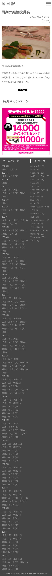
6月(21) (6, 477)
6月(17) (6, 389)
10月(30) (6, 538)
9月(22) (17, 403)
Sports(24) (36, 223)
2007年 (5, 464)
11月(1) (15, 189)
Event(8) (35, 183)
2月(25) (6, 552)
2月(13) (6, 437)
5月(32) (15, 410)
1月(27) (15, 528)
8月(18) (6, 498)
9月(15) (17, 494)
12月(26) (6, 318)
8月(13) (6, 430)
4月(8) (5, 267)
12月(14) (6, 511)
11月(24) (17, 511)
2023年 (5, 186)
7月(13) (15, 498)
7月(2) (5, 345)
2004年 (5, 532)
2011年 (5, 376)
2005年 (5, 508)
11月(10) (17, 379)
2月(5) (22, 288)
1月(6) (5, 352)
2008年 (5, 440)
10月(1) (6, 193)
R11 (47, 21)
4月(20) (6, 457)
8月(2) (23, 281)
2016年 (5, 274)
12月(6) (6, 359)
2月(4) (22, 247)
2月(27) (6, 504)
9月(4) (15, 301)
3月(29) (15, 548)
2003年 (5, 555)
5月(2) (5, 234)
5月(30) (6, 569)
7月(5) (5, 366)
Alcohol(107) (38, 166)
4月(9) (5, 247)
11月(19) (17, 399)
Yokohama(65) (38, 237)
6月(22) (15, 565)
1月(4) (5, 271)
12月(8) (6, 423)
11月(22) (17, 535)
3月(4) (13, 349)
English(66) (37, 179)
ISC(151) (35, 186)
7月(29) (15, 406)
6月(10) (14, 305)
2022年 (5, 200)
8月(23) (6, 474)
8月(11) (6, 386)
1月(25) (15, 460)
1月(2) (5, 183)
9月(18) (17, 515)
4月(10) (15, 569)
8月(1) (23, 230)
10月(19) (6, 383)
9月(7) (15, 362)
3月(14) (14, 369)
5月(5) (22, 325)
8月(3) (23, 322)
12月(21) (6, 444)
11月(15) (17, 491)
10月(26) (6, 515)
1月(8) (5, 372)
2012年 (5, 355)
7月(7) (5, 264)
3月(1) (5, 169)
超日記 (9, 4)
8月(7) (23, 261)
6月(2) (13, 284)
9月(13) (15, 427)
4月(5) (5, 288)
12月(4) (6, 240)
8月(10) (6, 450)
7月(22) (15, 450)
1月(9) (22, 393)
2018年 (5, 237)
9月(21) (17, 383)
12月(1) (6, 189)
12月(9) (6, 257)
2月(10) (24, 369)
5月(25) (15, 545)
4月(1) (23, 210)
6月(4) (13, 325)
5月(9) (5, 433)
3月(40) (15, 481)
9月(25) (17, 471)
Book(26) (35, 169)
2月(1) (13, 169)
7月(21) (15, 474)
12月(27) (6, 535)
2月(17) (6, 460)
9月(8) (15, 562)
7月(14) (15, 386)
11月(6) (17, 318)
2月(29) (6, 484)
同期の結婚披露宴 (16, 12)
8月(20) (6, 518)
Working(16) (37, 234)
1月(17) (15, 484)
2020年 (5, 217)
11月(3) (15, 240)
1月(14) (6, 311)
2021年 (5, 206)
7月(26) (15, 542)
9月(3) (15, 261)
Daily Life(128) (39, 176)
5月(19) (15, 389)
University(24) (39, 230)
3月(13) (22, 501)
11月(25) (17, 559)
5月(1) (23, 193)
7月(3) (5, 284)
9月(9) (24, 240)
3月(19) (15, 525)
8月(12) (24, 362)
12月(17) (6, 491)
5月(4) (23, 264)
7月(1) (13, 244)
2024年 (5, 179)
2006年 (5, 487)
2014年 (5, 315)
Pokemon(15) (37, 213)
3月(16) (22, 433)
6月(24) (14, 264)
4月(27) (6, 525)
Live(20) (35, 193)
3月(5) (13, 267)
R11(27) (34, 217)
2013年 (5, 335)
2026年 (5, 166)
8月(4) (24, 220)
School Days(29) (39, 220)
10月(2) (6, 261)
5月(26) (15, 454)
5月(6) (22, 284)
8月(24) (6, 406)
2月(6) (13, 393)
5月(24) (15, 477)
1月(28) (15, 552)
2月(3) (22, 267)
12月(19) (6, 399)
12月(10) (6, 298)
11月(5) (15, 257)
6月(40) (6, 410)
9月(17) (17, 447)
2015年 (5, 295)
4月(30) (6, 481)
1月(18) (15, 437)
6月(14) (6, 454)
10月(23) (6, 471)
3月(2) (13, 328)
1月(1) (15, 176)
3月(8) (13, 308)
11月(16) (17, 444)
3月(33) (15, 413)
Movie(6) (35, 200)
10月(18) (6, 403)
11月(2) (6, 176)
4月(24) (6, 413)
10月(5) (6, 362)
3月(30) (15, 457)
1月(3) (5, 213)
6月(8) (24, 498)
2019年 (5, 227)
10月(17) (6, 494)
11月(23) (17, 467)
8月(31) (24, 562)
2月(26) (6, 528)
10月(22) (6, 447)
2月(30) (6, 416)
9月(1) (15, 193)
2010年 (5, 396)
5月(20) (15, 521)
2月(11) (22, 308)
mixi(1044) (36, 196)
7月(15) (6, 565)
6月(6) (13, 345)
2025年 (5, 173)
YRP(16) (34, 240)
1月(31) (15, 504)
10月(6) (6, 301)
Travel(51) (36, 227)
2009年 (5, 420)
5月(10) (22, 366)
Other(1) (35, 203)
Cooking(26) (37, 173)
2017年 (5, 254)
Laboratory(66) (39, 189)
